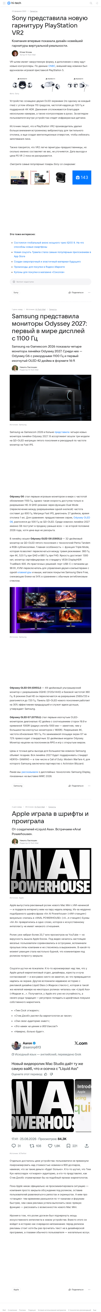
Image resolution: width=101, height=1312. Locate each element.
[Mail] (9, 3)
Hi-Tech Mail (40, 309)
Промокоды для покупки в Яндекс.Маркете (39, 266)
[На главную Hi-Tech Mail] (16, 3)
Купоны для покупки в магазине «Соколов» (39, 272)
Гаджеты (33, 11)
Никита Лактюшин (28, 367)
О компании (12, 1310)
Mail (4, 1310)
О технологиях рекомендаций (79, 1310)
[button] (22, 84)
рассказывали (30, 772)
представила (62, 432)
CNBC (51, 66)
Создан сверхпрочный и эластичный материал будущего (47, 261)
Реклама (22, 1310)
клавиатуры (24, 572)
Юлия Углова (26, 52)
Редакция (32, 1310)
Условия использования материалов (52, 1310)
